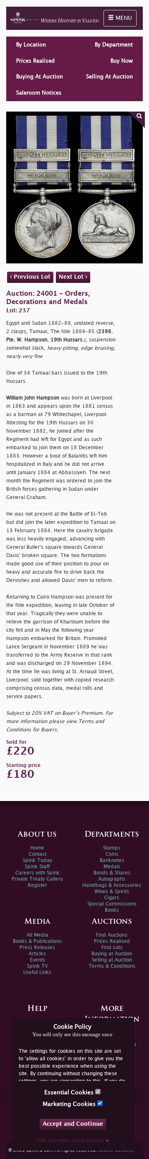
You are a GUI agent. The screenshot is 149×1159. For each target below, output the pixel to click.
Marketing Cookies (70, 1104)
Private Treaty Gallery (37, 879)
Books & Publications (37, 941)
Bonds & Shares (112, 873)
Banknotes (112, 860)
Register (37, 885)
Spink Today (37, 860)
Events (37, 960)
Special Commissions (112, 904)
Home (37, 848)
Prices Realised (35, 60)
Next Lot (72, 277)
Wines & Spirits (111, 891)
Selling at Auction (112, 960)
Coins (112, 854)
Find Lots (112, 947)
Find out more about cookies (72, 1140)
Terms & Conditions (112, 966)
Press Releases (37, 947)
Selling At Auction (109, 76)
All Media (37, 935)
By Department (114, 44)
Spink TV (37, 966)
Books (112, 910)
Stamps (111, 848)
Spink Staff (37, 866)
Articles (37, 954)
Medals (111, 866)
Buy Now (122, 60)
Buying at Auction (111, 954)
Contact (37, 854)
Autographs (111, 879)
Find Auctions (111, 935)
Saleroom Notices (39, 92)
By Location (31, 44)
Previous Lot (31, 277)
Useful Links (37, 972)
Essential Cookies (69, 1092)
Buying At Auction (39, 76)
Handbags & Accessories (111, 885)
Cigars (111, 898)
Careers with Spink (37, 873)
